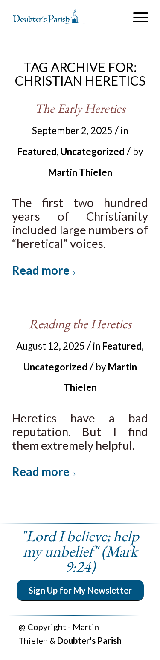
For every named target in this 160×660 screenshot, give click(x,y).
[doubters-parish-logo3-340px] (66, 17)
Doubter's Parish (89, 640)
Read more (41, 270)
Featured (37, 151)
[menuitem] (136, 17)
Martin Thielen (80, 172)
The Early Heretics (80, 108)
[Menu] (136, 17)
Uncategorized (93, 151)
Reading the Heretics (80, 324)
